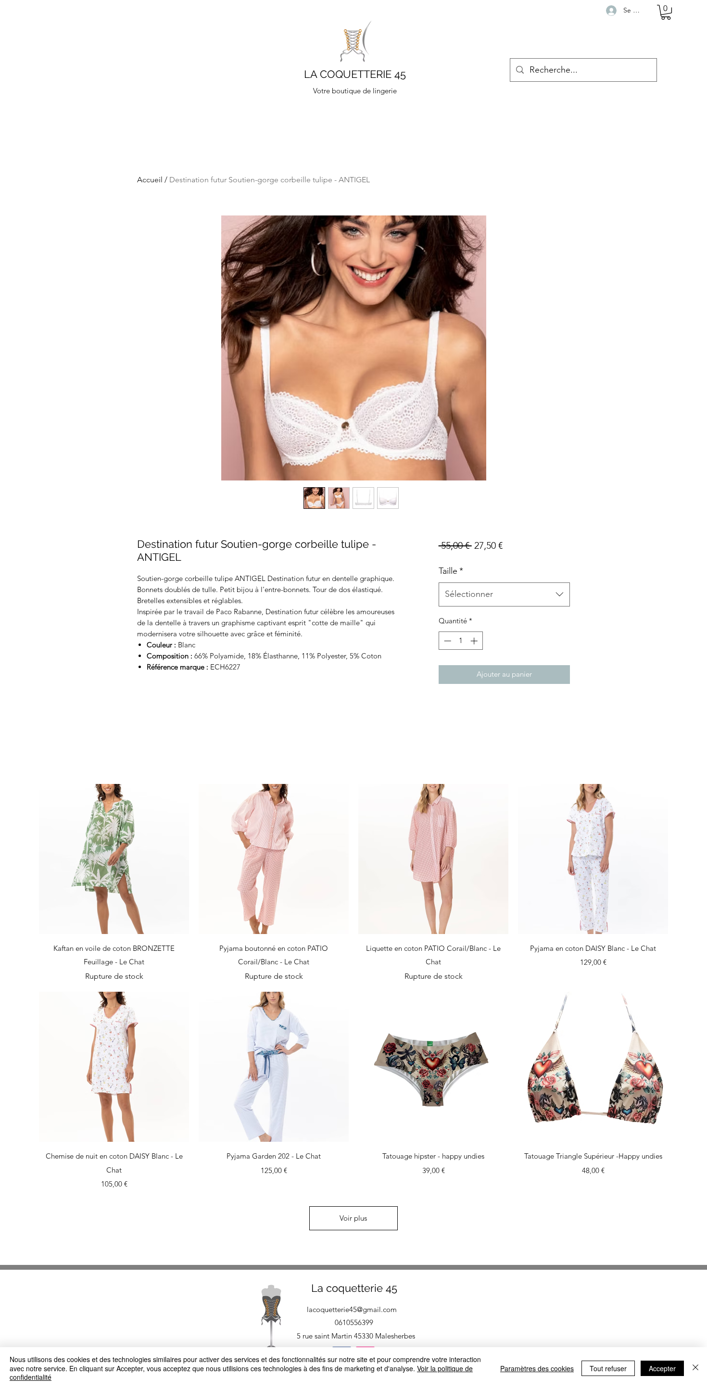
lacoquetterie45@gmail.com (352, 1309)
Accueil (150, 179)
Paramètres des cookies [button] (537, 1368)
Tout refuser (608, 1368)
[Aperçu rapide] (114, 859)
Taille (451, 571)
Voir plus (353, 1218)
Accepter (662, 1368)
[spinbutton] (460, 641)
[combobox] (504, 594)
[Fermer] (695, 1368)
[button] (666, 12)
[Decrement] (446, 641)
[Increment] (474, 641)
